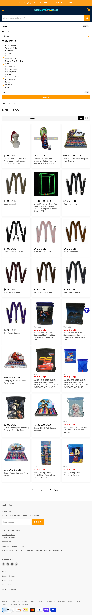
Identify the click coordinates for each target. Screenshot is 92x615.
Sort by (32, 118)
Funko (7, 64)
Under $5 (46, 97)
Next (56, 490)
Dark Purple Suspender (13, 333)
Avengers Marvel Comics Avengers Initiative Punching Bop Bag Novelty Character (45, 160)
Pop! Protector (10, 79)
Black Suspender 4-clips (13, 252)
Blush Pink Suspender (42, 252)
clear (86, 92)
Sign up (38, 522)
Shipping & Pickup (8, 576)
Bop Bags (8, 53)
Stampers (8, 85)
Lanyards (8, 74)
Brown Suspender (70, 252)
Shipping (24, 601)
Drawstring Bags (11, 58)
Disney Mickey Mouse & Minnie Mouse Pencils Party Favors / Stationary (44, 475)
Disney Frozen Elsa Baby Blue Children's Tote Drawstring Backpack (75, 429)
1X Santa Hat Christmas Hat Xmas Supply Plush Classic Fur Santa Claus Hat (15, 160)
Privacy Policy (7, 585)
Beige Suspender (10, 204)
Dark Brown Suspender (43, 292)
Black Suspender (70, 204)
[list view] (86, 118)
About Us (5, 601)
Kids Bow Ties (10, 66)
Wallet (7, 87)
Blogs (40, 601)
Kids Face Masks (11, 69)
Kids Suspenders (11, 72)
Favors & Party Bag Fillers (14, 61)
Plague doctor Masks (12, 77)
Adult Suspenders (11, 45)
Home (4, 104)
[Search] (87, 18)
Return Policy (7, 580)
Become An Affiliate (9, 589)
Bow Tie (8, 56)
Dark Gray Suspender (72, 292)
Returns (32, 601)
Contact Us (15, 601)
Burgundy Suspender (12, 292)
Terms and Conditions (64, 601)
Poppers (8, 82)
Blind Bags (9, 50)
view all (85, 26)
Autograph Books (11, 48)
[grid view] (81, 118)
